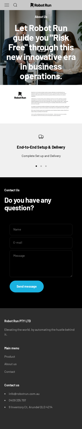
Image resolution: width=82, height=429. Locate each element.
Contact (9, 371)
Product (9, 356)
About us (10, 364)
